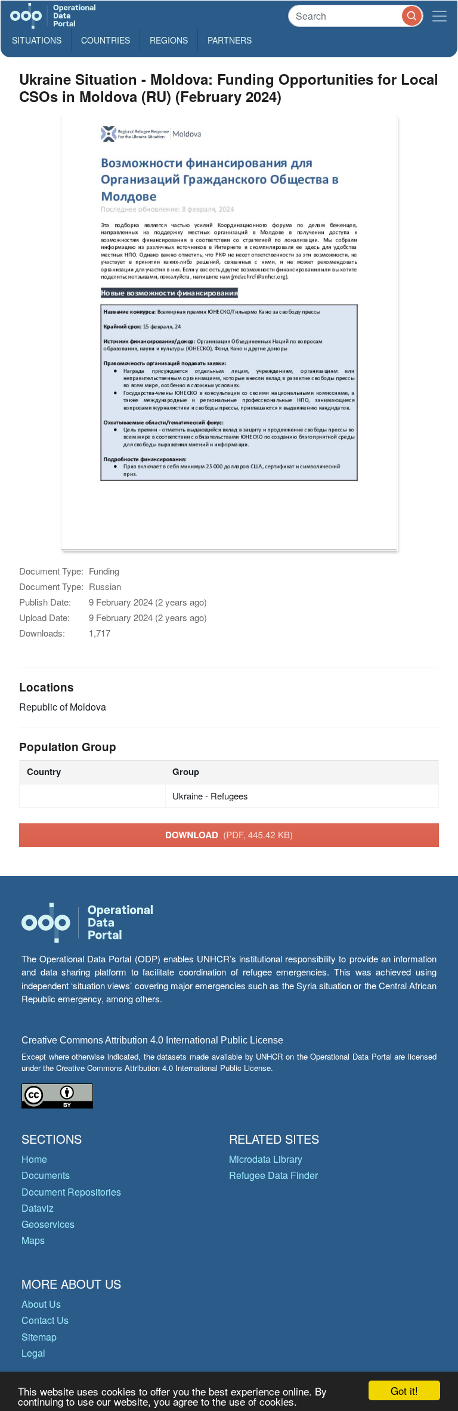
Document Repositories (71, 1192)
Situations (36, 40)
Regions (169, 40)
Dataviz (37, 1208)
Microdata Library (265, 1159)
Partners (230, 40)
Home (34, 1159)
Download (229, 834)
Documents (45, 1175)
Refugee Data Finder (273, 1175)
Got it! (404, 1390)
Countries (105, 40)
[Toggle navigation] (439, 15)
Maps (33, 1240)
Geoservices (48, 1224)
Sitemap (39, 1337)
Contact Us (45, 1320)
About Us (41, 1304)
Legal (33, 1353)
